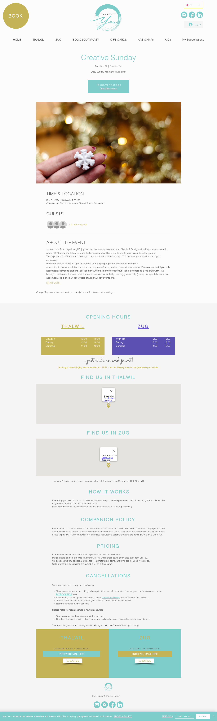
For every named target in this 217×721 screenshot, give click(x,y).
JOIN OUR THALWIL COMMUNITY (70, 648)
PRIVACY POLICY (123, 716)
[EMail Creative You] (97, 704)
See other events (108, 88)
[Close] (213, 716)
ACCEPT (203, 716)
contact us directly (111, 597)
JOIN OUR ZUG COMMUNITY (144, 648)
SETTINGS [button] (167, 716)
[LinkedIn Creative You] (199, 15)
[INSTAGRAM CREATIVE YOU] (104, 704)
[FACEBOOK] (192, 15)
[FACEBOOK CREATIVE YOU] (112, 704)
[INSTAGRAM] (184, 15)
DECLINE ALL (185, 716)
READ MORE (53, 282)
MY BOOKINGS (64, 594)
